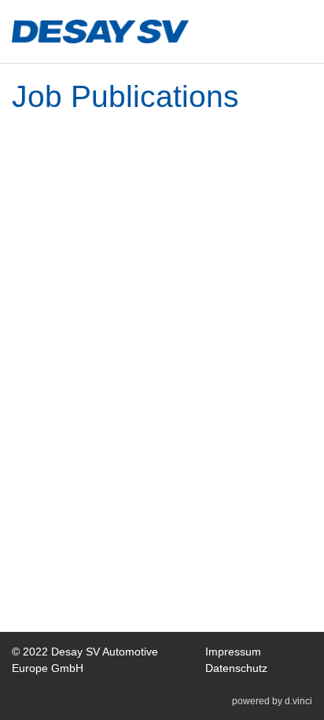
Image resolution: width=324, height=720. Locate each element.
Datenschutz (236, 668)
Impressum (233, 651)
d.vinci (298, 701)
